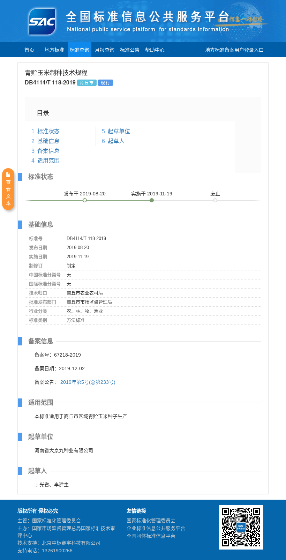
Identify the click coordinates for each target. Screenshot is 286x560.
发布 (85, 193)
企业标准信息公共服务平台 (156, 528)
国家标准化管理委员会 (151, 520)
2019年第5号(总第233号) (87, 382)
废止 (215, 193)
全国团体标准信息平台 (151, 536)
